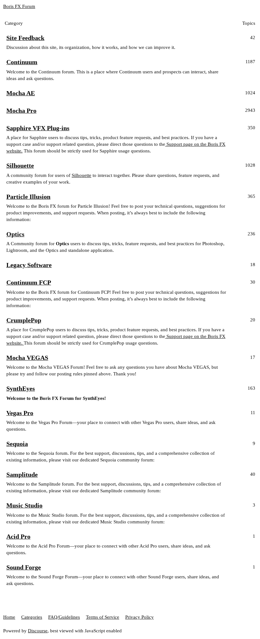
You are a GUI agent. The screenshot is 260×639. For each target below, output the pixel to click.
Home (9, 617)
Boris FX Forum (19, 6)
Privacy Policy (139, 617)
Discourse (38, 630)
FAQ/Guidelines (64, 617)
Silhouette (81, 175)
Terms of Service (102, 617)
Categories (31, 617)
